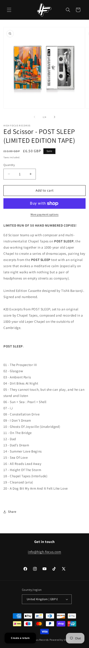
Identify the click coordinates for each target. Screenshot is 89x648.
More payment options (45, 214)
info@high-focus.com (44, 552)
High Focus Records (37, 639)
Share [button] (12, 512)
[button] (9, 10)
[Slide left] (34, 117)
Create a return (20, 638)
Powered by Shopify (61, 639)
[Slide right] (55, 117)
